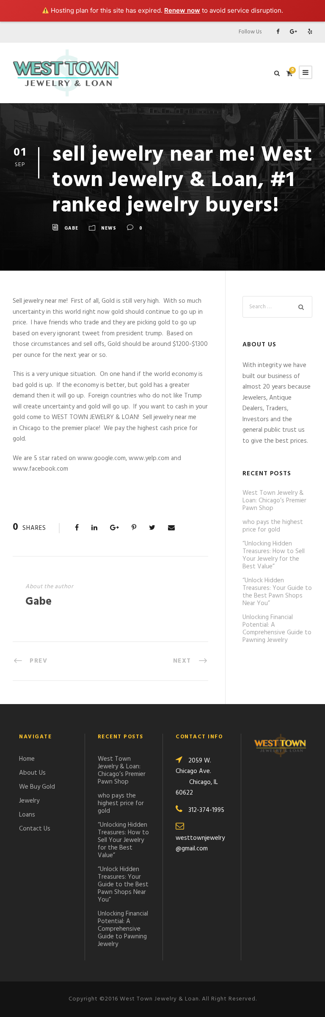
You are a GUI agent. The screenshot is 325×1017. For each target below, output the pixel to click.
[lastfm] (310, 31)
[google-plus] (293, 31)
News (108, 229)
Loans (27, 815)
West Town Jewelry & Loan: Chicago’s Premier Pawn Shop (274, 500)
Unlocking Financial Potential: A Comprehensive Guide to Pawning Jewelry (276, 628)
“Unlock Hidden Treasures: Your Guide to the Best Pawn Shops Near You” (277, 592)
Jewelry (29, 801)
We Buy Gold (37, 787)
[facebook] (277, 31)
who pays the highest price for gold (272, 526)
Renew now (182, 10)
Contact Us (34, 829)
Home (27, 759)
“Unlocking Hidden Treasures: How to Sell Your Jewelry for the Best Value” (273, 555)
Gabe (71, 229)
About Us (32, 773)
